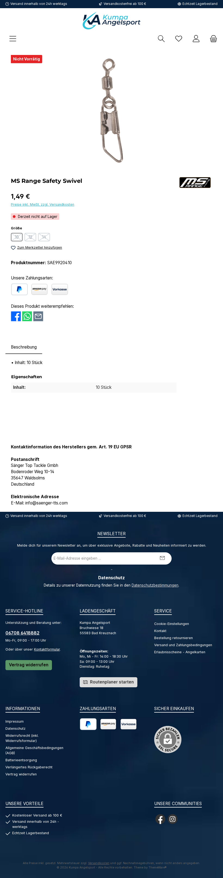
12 (32, 238)
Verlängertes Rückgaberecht (28, 767)
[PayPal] (19, 289)
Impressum (14, 721)
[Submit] (162, 558)
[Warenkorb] (212, 38)
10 (19, 238)
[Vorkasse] (60, 289)
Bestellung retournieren (173, 638)
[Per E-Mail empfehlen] (38, 316)
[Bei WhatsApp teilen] (27, 316)
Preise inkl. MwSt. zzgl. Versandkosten (42, 204)
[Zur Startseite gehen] (111, 20)
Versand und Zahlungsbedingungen (183, 645)
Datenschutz (15, 728)
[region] (111, 110)
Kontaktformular (47, 649)
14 (46, 238)
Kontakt (160, 631)
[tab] (23, 347)
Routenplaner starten (111, 682)
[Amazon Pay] (39, 289)
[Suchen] (161, 38)
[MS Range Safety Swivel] (111, 110)
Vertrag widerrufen (28, 664)
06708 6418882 (22, 633)
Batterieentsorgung (21, 760)
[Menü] (12, 38)
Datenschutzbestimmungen (155, 585)
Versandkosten (98, 863)
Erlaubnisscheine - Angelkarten (179, 652)
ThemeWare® (157, 867)
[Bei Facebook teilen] (16, 316)
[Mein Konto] (196, 38)
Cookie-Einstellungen (171, 624)
